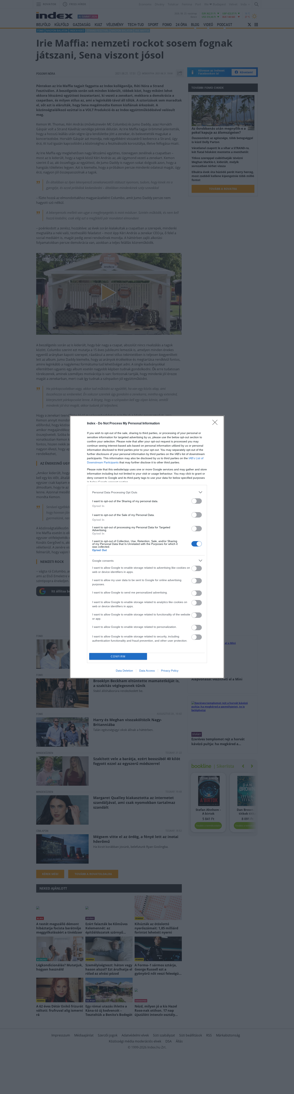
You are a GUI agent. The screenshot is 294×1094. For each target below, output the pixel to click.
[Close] (216, 423)
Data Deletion (124, 670)
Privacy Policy (169, 670)
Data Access (147, 670)
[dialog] (147, 547)
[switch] (196, 501)
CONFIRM (118, 656)
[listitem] (147, 492)
